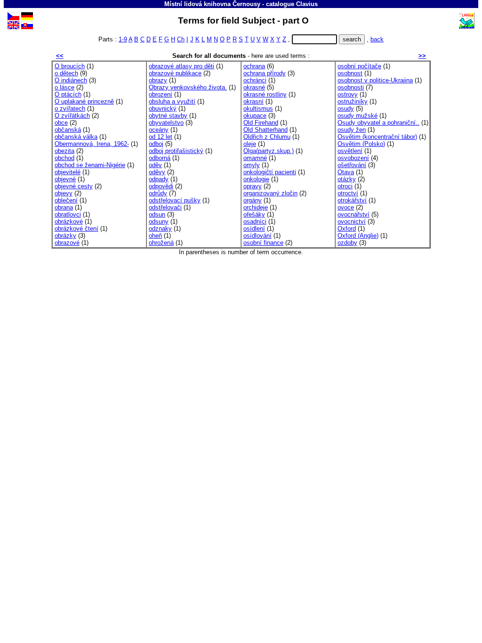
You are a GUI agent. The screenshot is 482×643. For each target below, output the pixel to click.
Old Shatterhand (265, 129)
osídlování (257, 235)
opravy (252, 186)
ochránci (254, 80)
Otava (345, 172)
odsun (157, 214)
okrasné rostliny (265, 94)
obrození (160, 94)
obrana (64, 207)
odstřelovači (165, 207)
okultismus (258, 108)
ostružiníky (352, 101)
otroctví (347, 193)
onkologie (256, 179)
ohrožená (161, 242)
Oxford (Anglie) (357, 235)
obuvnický (163, 108)
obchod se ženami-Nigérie (90, 165)
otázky (346, 179)
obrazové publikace (175, 73)
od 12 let (160, 136)
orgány (252, 200)
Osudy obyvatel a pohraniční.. (378, 122)
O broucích (70, 66)
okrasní (253, 101)
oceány (159, 129)
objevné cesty (74, 186)
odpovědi (161, 186)
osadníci (254, 221)
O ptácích (68, 94)
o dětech (66, 73)
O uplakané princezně (84, 101)
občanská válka (76, 136)
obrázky (65, 235)
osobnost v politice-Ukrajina (375, 80)
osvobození (353, 157)
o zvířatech (70, 108)
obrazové (67, 242)
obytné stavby (168, 115)
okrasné (254, 87)
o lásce (64, 87)
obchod (64, 157)
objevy (63, 193)
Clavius (307, 4)
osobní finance (263, 242)
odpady (159, 179)
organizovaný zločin (270, 193)
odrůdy (158, 193)
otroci (345, 186)
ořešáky (254, 214)
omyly (251, 165)
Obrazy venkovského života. (188, 87)
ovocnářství (353, 214)
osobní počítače (359, 66)
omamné (255, 157)
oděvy (157, 172)
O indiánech (71, 80)
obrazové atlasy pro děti (181, 66)
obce (61, 122)
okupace (254, 115)
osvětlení (349, 150)
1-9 (123, 39)
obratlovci (68, 214)
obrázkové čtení (76, 228)
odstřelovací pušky (175, 200)
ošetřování (351, 165)
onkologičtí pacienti (269, 172)
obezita (64, 150)
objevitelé (67, 172)
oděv (155, 165)
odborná (159, 157)
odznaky (160, 228)
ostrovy (347, 94)
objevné (65, 179)
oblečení (66, 200)
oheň (155, 235)
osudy (345, 108)
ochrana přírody (264, 73)
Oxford (346, 228)
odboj (156, 143)
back (377, 39)
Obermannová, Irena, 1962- (92, 143)
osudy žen (351, 129)
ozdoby (347, 242)
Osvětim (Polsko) (361, 143)
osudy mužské (357, 115)
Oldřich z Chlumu (266, 136)
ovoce (345, 207)
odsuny (159, 221)
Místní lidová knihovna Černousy (212, 4)
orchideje (255, 207)
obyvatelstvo (166, 122)
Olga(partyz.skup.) (268, 150)
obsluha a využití (172, 101)
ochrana (254, 66)
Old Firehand (260, 122)
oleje (249, 143)
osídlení (254, 228)
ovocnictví (351, 221)
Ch (181, 39)
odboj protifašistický (176, 150)
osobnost (349, 73)
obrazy (158, 80)
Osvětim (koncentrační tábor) (377, 136)
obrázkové (69, 221)
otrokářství (352, 200)
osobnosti (350, 87)
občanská (68, 129)
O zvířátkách (72, 115)
